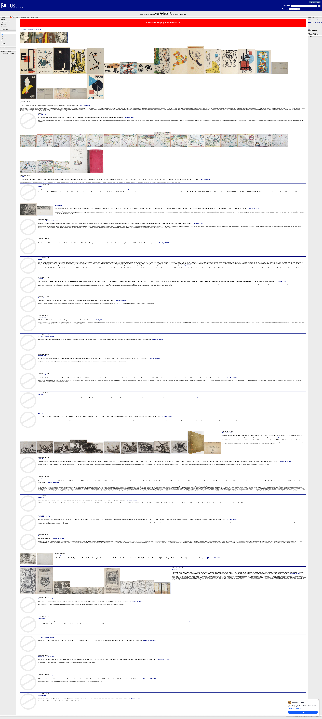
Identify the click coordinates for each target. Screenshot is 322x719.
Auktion (22, 17)
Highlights (3, 24)
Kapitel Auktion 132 (5, 21)
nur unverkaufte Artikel (7, 40)
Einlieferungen (4, 22)
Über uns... (3, 19)
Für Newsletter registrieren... (8, 53)
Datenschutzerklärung (294, 708)
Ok (303, 712)
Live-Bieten (312, 30)
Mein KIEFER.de (34, 17)
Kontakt (27, 17)
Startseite (17, 17)
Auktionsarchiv (4, 26)
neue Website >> (162, 13)
